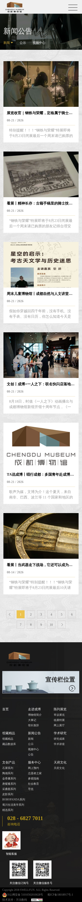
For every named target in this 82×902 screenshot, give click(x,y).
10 (51, 625)
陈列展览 (60, 709)
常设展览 (59, 714)
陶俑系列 (7, 773)
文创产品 (8, 762)
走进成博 (34, 709)
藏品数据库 (9, 744)
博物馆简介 (35, 714)
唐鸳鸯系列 (9, 783)
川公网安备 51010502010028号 (25, 894)
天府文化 (60, 762)
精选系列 (7, 810)
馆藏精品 (8, 733)
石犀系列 (7, 768)
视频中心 (39, 43)
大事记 (32, 720)
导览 (30, 789)
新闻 (6, 43)
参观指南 (33, 778)
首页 (5, 709)
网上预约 (33, 768)
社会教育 (33, 783)
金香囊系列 (9, 778)
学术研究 (60, 733)
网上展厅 (59, 725)
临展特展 (59, 720)
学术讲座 (59, 744)
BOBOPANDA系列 (13, 799)
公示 (23, 43)
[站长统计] (37, 900)
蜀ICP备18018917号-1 (60, 894)
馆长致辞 (33, 725)
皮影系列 (7, 794)
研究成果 (59, 738)
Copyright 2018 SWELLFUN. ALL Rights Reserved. (31, 890)
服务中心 (34, 762)
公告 (30, 754)
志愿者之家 (35, 773)
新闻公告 (34, 733)
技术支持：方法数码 (14, 899)
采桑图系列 (9, 789)
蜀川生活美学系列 (13, 804)
